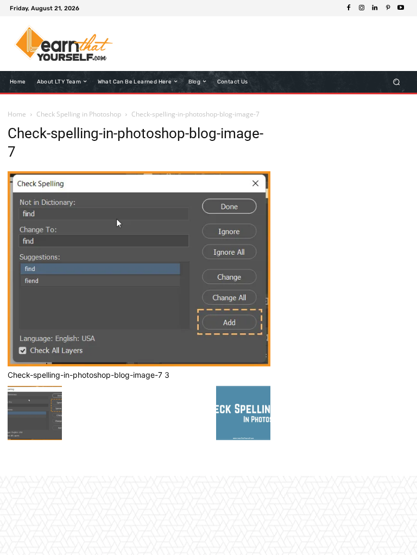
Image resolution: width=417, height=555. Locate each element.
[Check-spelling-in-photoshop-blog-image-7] (139, 363)
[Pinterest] (387, 8)
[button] (396, 81)
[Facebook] (348, 8)
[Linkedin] (374, 8)
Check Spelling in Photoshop (78, 114)
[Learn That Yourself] (64, 43)
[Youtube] (400, 8)
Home (17, 114)
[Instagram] (361, 8)
